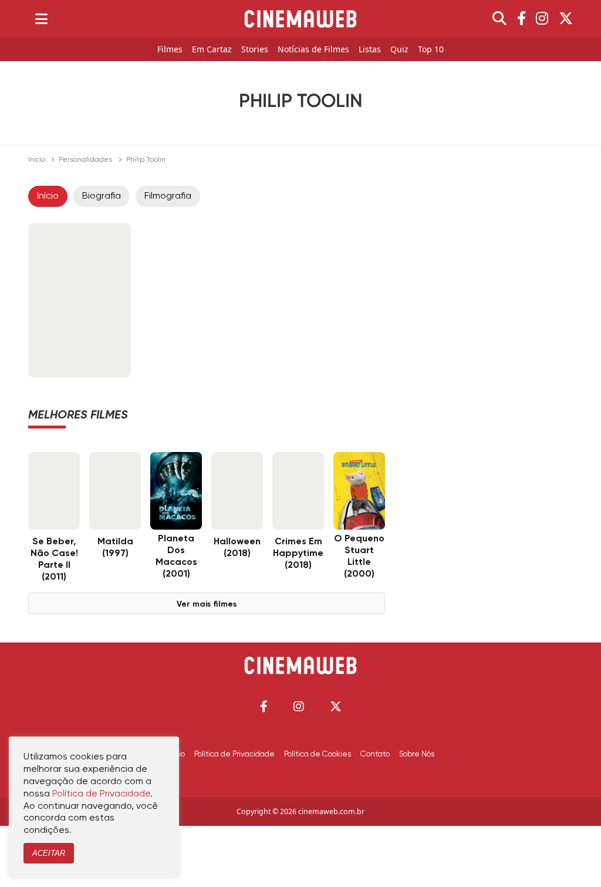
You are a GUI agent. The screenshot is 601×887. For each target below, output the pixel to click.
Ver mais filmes (207, 604)
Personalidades (85, 159)
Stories (254, 49)
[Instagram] (542, 18)
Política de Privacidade (234, 754)
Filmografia (167, 196)
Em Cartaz (212, 49)
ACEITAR (48, 853)
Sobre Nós (416, 754)
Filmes (170, 49)
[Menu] (41, 18)
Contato (375, 754)
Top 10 (431, 49)
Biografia (101, 196)
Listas (370, 49)
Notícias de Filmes (313, 49)
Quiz (399, 49)
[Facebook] (521, 18)
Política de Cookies (317, 754)
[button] (264, 706)
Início (36, 159)
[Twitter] (566, 18)
